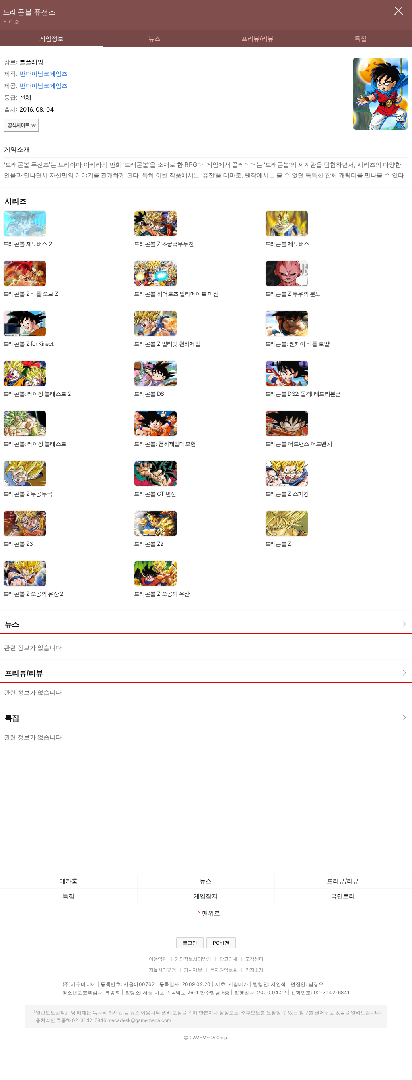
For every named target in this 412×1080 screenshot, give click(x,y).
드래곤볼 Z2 (148, 543)
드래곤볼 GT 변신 (155, 493)
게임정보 (51, 38)
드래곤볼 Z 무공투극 (27, 493)
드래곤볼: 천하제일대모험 (165, 443)
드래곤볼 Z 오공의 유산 (162, 593)
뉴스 (154, 38)
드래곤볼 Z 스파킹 (287, 493)
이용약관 (158, 959)
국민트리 (343, 896)
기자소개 (254, 970)
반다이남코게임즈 (43, 73)
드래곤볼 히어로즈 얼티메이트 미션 (176, 293)
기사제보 (193, 970)
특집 (360, 38)
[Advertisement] (206, 809)
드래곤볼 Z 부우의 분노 (293, 293)
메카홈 (69, 881)
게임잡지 (206, 896)
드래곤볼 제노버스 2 (27, 243)
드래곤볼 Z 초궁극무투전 (164, 243)
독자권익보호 (223, 970)
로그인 (190, 943)
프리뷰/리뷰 (257, 38)
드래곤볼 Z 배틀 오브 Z (30, 293)
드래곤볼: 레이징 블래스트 (34, 443)
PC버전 (221, 943)
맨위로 (211, 913)
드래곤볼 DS (149, 393)
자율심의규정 (162, 970)
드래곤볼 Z (278, 543)
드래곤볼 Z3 (18, 543)
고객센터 (254, 959)
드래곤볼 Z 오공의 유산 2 (33, 593)
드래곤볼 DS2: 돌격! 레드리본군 (303, 393)
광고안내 (228, 959)
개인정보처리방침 (193, 959)
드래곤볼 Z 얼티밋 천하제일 (167, 343)
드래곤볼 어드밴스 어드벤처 (298, 443)
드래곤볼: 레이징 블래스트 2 (36, 393)
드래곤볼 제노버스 (287, 243)
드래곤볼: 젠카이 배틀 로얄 (297, 343)
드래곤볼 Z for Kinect (28, 343)
